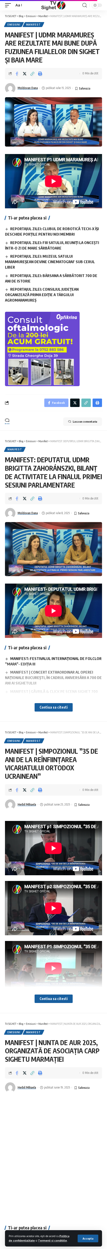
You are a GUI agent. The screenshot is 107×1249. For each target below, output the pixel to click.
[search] (84, 5)
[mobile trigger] (9, 5)
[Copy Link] (32, 74)
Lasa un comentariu (85, 421)
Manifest (33, 24)
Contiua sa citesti (54, 707)
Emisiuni (13, 24)
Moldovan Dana (28, 88)
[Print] (40, 74)
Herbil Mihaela (27, 804)
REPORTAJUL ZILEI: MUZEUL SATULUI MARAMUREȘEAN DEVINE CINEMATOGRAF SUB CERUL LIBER (50, 261)
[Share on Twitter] (24, 74)
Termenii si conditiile (52, 1240)
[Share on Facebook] (16, 74)
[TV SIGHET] (53, 5)
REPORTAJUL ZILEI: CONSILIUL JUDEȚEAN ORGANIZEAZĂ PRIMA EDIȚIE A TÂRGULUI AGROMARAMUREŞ (42, 294)
